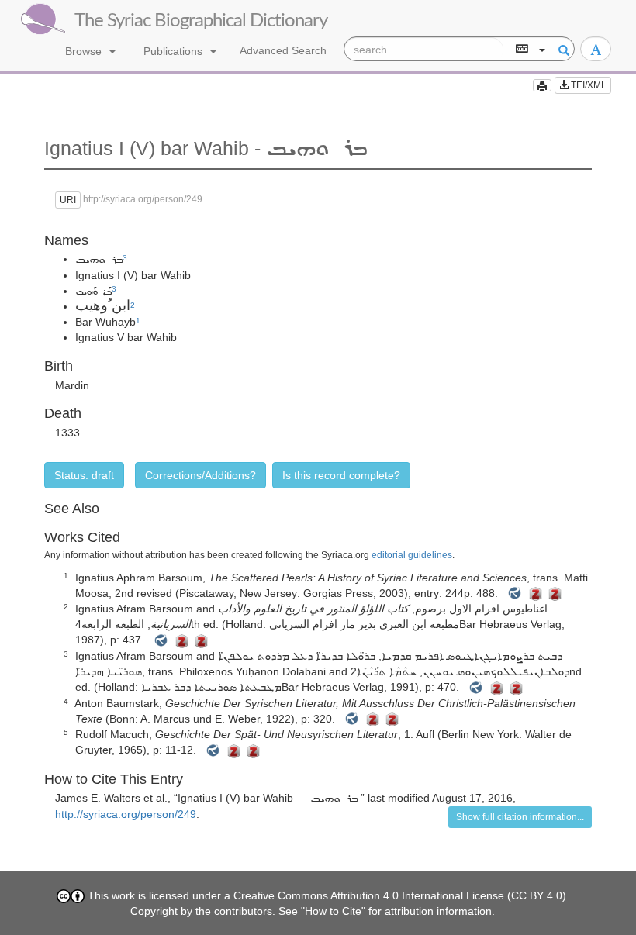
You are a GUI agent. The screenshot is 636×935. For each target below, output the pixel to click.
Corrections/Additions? (200, 475)
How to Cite (333, 911)
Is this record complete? (341, 475)
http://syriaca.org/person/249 (125, 814)
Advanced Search (283, 50)
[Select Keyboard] (529, 49)
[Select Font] (595, 48)
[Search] (561, 49)
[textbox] (423, 49)
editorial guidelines (412, 555)
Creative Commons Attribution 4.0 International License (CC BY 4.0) (399, 895)
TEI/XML (588, 85)
